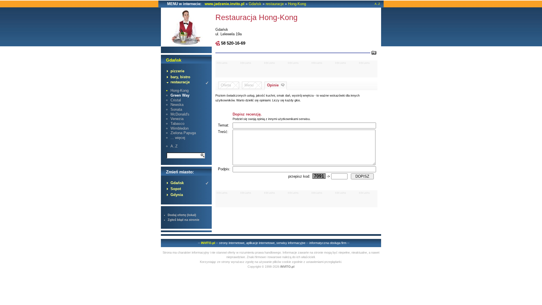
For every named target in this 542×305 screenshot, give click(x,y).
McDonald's (180, 114)
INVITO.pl (208, 243)
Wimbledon (180, 128)
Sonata (176, 109)
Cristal (176, 100)
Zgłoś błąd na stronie (183, 219)
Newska (177, 105)
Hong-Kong (297, 4)
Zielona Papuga (183, 133)
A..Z (377, 3)
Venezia (177, 119)
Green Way (180, 95)
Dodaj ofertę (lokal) (182, 215)
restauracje (275, 4)
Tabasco (177, 123)
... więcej (178, 138)
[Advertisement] (296, 68)
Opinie (273, 85)
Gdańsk (255, 4)
